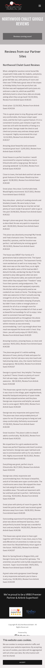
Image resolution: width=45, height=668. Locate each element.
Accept (22, 662)
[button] (39, 5)
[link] (13, 6)
